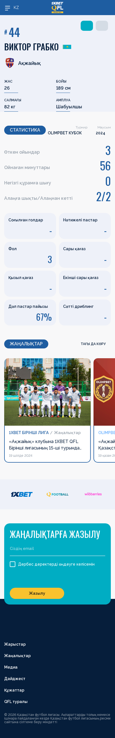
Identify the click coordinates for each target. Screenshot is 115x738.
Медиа (11, 667)
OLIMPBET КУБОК (65, 133)
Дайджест (14, 678)
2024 (100, 133)
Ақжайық (29, 63)
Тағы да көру (94, 344)
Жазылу (37, 593)
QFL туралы (16, 701)
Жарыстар (15, 644)
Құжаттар (14, 690)
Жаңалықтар (17, 655)
